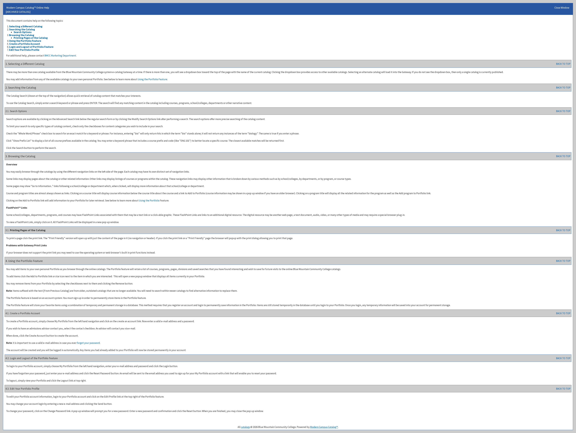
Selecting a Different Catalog (25, 26)
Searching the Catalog (22, 29)
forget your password (88, 343)
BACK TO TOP (563, 63)
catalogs (245, 427)
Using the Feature (25, 41)
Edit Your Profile (24, 50)
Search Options (23, 32)
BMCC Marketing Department (60, 55)
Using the (149, 200)
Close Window (561, 7)
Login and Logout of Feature (31, 47)
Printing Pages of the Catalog (31, 38)
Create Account (24, 44)
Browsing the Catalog (21, 35)
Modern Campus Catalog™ (324, 427)
